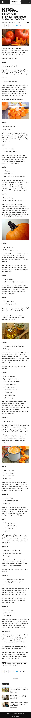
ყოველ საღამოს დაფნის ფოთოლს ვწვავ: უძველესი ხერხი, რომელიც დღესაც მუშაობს (19, 704)
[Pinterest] (9, 25)
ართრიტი (9, 663)
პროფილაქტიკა (14, 665)
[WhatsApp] (13, 25)
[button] (2, 2)
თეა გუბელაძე (8, 22)
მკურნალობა (19, 663)
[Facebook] (3, 25)
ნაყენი (25, 663)
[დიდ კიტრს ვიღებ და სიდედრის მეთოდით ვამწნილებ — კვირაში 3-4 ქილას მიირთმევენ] (5, 689)
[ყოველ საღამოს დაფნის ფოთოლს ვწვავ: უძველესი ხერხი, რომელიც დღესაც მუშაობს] (5, 704)
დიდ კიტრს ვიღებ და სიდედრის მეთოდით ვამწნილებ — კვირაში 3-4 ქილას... (19, 689)
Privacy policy (9, 713)
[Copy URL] (23, 25)
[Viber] (20, 25)
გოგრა (13, 663)
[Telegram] (16, 25)
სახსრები (21, 665)
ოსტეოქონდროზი (5, 665)
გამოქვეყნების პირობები (19, 713)
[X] (6, 25)
